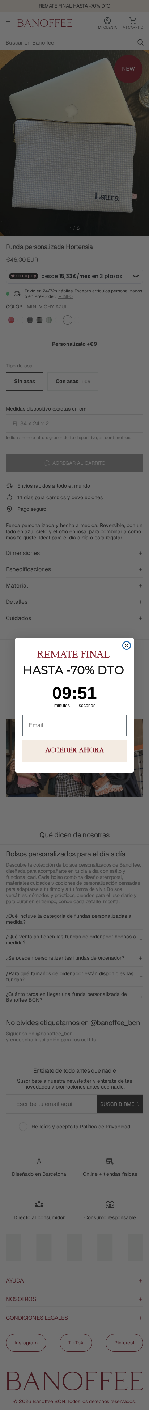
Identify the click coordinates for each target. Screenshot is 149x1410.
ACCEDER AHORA (74, 751)
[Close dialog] (127, 645)
